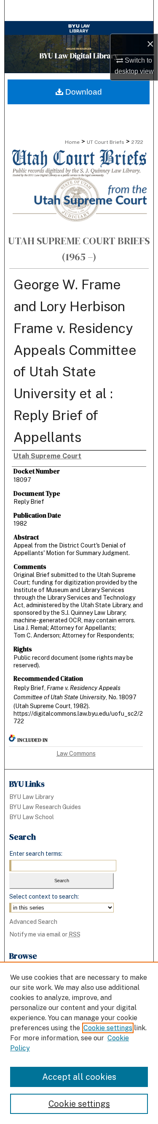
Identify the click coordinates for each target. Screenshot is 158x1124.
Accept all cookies (79, 1077)
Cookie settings (107, 1028)
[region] (79, 1043)
